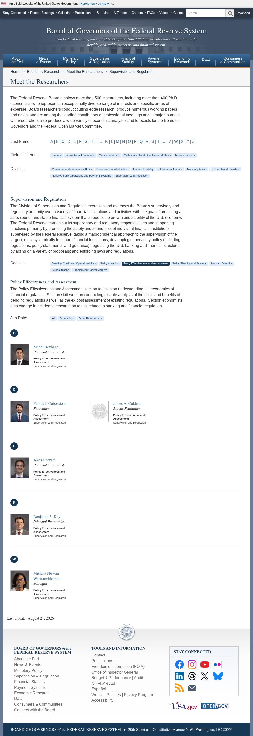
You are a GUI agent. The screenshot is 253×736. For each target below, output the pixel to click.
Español (98, 689)
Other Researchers (90, 318)
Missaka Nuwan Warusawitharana (46, 575)
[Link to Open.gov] (217, 706)
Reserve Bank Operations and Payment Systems (81, 175)
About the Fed (26, 659)
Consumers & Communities (232, 60)
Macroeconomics (109, 155)
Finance (57, 155)
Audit (138, 678)
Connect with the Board (34, 710)
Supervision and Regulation (131, 71)
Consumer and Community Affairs (72, 169)
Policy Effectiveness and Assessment (145, 263)
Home (15, 71)
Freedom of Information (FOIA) (118, 666)
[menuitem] (16, 61)
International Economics (80, 155)
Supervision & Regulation (36, 676)
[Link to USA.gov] (185, 706)
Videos (164, 13)
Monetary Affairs (197, 169)
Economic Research (43, 71)
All (53, 318)
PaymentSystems (155, 60)
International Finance (170, 169)
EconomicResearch (182, 60)
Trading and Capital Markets (90, 269)
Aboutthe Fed (17, 60)
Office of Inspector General (114, 672)
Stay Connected (14, 13)
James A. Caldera (127, 403)
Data (206, 59)
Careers (137, 13)
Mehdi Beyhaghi (46, 346)
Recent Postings (42, 13)
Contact (179, 13)
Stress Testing (60, 269)
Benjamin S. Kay (46, 516)
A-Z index (120, 13)
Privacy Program (138, 695)
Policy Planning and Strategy (189, 263)
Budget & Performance (111, 678)
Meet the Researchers (85, 71)
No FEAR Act (103, 683)
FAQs (151, 13)
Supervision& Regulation (99, 60)
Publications (83, 13)
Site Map (103, 13)
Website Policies (106, 695)
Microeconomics (185, 155)
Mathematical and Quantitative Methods (147, 155)
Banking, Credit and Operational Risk (74, 263)
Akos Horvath (44, 459)
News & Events (27, 665)
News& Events (43, 60)
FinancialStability (128, 60)
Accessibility (102, 700)
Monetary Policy (28, 670)
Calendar (64, 13)
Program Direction (221, 263)
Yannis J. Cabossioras (50, 403)
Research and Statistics (225, 169)
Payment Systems (30, 687)
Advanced (242, 13)
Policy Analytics (109, 263)
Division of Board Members (112, 169)
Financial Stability (143, 169)
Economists (67, 318)
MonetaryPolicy (71, 60)
